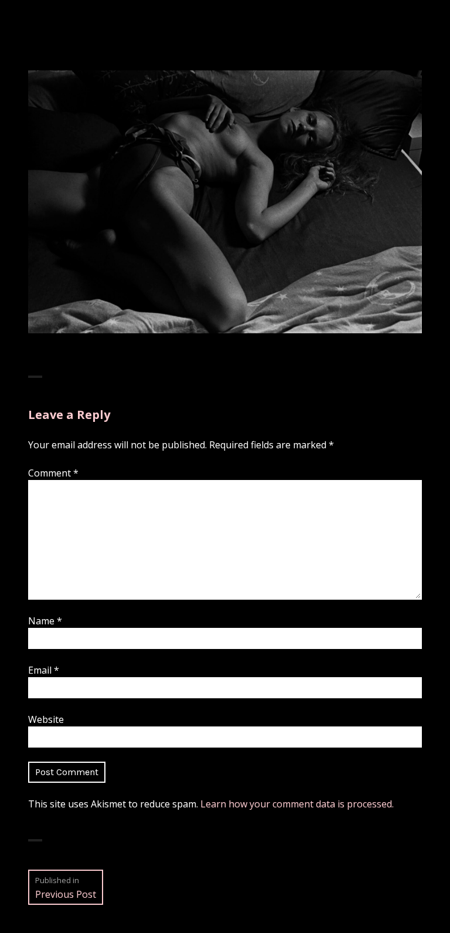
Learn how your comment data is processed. (297, 803)
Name (45, 620)
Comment (53, 472)
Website (46, 719)
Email (43, 670)
